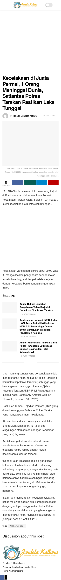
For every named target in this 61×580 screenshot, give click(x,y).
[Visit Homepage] (25, 5)
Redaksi (6, 563)
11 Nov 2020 (48, 115)
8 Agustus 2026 (28, 356)
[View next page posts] (33, 362)
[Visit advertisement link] (30, 44)
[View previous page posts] (27, 362)
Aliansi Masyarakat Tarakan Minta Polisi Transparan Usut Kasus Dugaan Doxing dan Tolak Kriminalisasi (38, 347)
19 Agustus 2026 (28, 314)
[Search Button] (57, 5)
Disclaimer (18, 563)
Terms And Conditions (12, 570)
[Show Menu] (3, 5)
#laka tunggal (17, 525)
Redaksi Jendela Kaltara (25, 115)
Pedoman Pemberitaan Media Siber (19, 567)
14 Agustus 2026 (28, 337)
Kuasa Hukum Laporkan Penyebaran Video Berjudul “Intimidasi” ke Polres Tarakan (36, 307)
